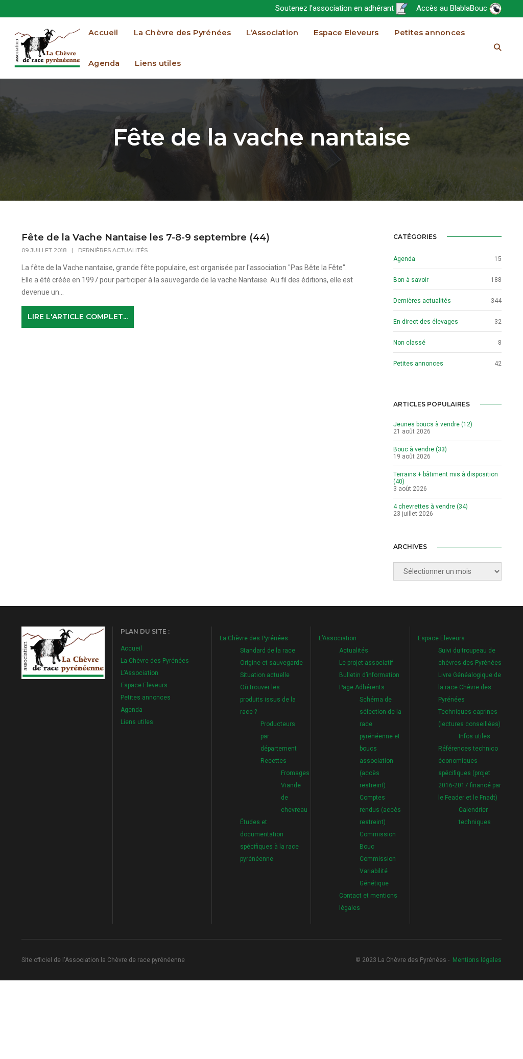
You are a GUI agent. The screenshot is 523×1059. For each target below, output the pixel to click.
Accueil (103, 32)
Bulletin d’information (369, 675)
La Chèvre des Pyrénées (182, 32)
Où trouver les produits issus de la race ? (268, 699)
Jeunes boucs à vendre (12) (432, 424)
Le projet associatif (366, 662)
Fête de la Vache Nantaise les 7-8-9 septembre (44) (145, 237)
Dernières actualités (113, 250)
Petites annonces (429, 32)
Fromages (295, 773)
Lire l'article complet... (78, 316)
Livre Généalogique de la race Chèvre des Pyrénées (469, 687)
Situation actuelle (265, 675)
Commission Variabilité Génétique (378, 871)
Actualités (353, 650)
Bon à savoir (411, 279)
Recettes (273, 760)
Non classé (409, 342)
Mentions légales (477, 960)
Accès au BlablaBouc (452, 8)
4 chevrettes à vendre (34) (430, 506)
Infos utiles (474, 736)
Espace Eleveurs (346, 32)
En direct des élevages (425, 321)
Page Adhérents (362, 687)
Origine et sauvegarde (271, 662)
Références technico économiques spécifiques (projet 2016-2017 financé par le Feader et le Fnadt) (469, 773)
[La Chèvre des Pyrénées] (47, 47)
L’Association (272, 32)
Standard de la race (267, 650)
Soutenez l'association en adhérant (335, 8)
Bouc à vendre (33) (420, 449)
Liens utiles (158, 63)
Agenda (104, 63)
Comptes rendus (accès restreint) (380, 810)
